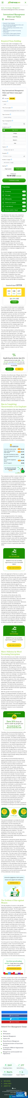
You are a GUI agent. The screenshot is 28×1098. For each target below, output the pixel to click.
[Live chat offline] (21, 1094)
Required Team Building (9, 23)
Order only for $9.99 (14, 645)
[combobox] (14, 123)
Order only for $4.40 (14, 568)
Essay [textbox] (6, 123)
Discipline (4, 153)
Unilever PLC (6, 1038)
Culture (5, 1031)
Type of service (5, 114)
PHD (15, 143)
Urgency (4, 147)
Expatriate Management (9, 1036)
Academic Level (6, 127)
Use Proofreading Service (14, 968)
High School (15, 130)
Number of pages (6, 159)
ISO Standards (6, 1033)
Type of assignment (6, 120)
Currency (4, 101)
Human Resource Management (11, 1041)
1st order (9, 98)
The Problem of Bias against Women (12, 33)
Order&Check (14, 882)
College (15, 133)
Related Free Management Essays (11, 35)
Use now (9, 369)
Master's (15, 140)
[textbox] (15, 156)
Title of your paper (6, 107)
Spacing (4, 166)
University (15, 136)
